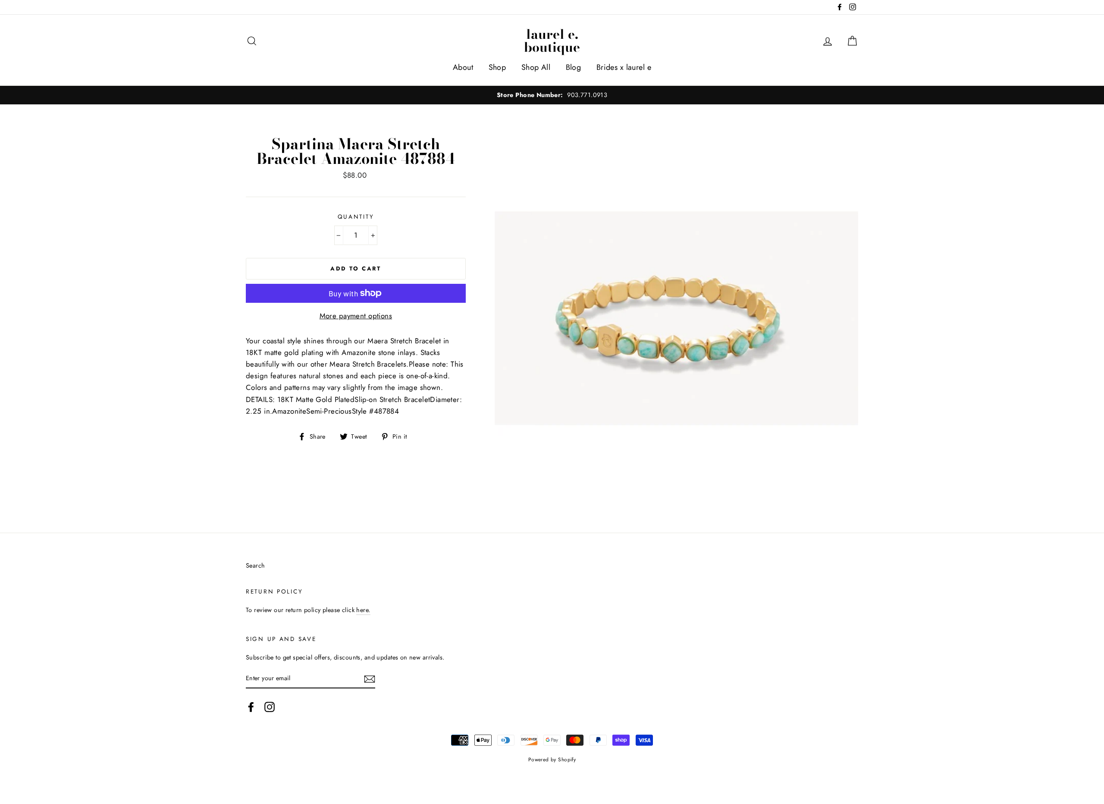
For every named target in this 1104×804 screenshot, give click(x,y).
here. (363, 610)
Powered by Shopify (552, 759)
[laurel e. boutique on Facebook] (251, 706)
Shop (497, 67)
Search (255, 565)
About (463, 67)
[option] (552, 95)
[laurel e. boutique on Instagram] (269, 706)
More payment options (356, 316)
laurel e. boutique (552, 40)
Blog (573, 67)
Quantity (356, 216)
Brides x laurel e (623, 67)
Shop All (535, 67)
